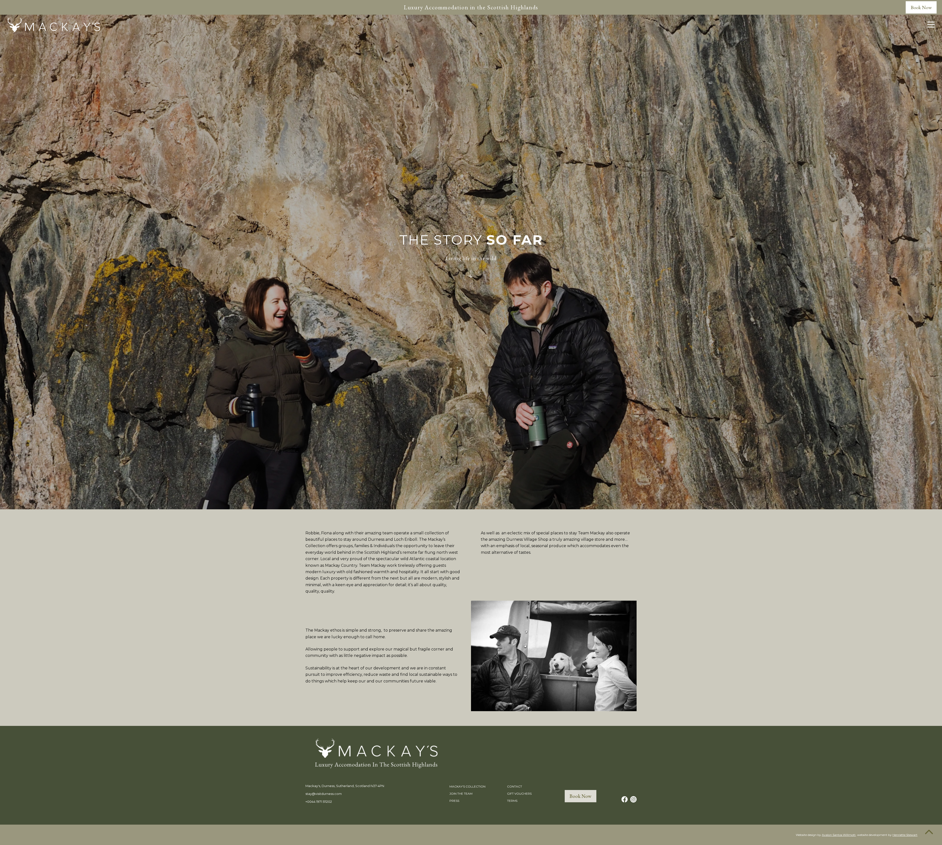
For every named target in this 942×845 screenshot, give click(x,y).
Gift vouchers (519, 793)
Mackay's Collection (467, 786)
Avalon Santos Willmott (839, 835)
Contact (514, 786)
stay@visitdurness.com (323, 794)
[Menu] (931, 24)
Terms (512, 801)
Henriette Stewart (904, 835)
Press (454, 801)
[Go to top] (929, 832)
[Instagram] (633, 799)
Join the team (460, 793)
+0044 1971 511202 (318, 801)
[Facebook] (624, 799)
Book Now (921, 7)
